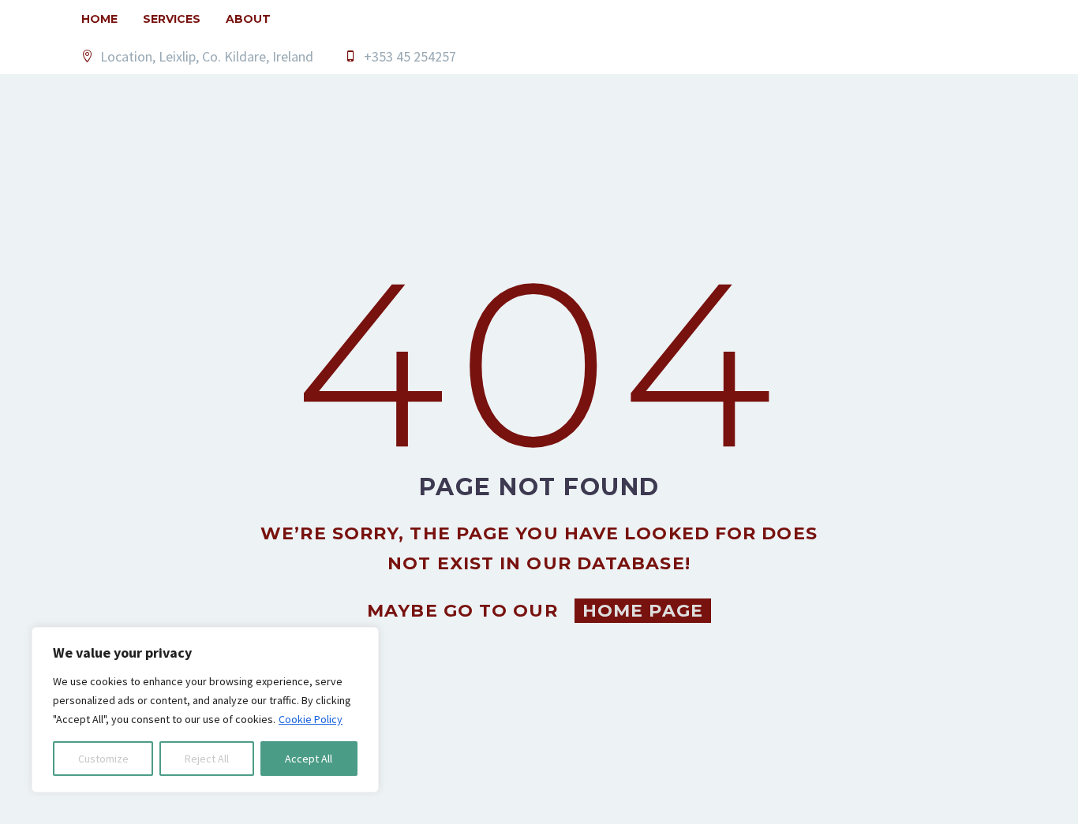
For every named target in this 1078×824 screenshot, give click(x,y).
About (248, 19)
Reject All (207, 758)
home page (642, 610)
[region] (205, 709)
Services (171, 19)
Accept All (308, 758)
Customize (103, 758)
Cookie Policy (310, 719)
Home (99, 19)
